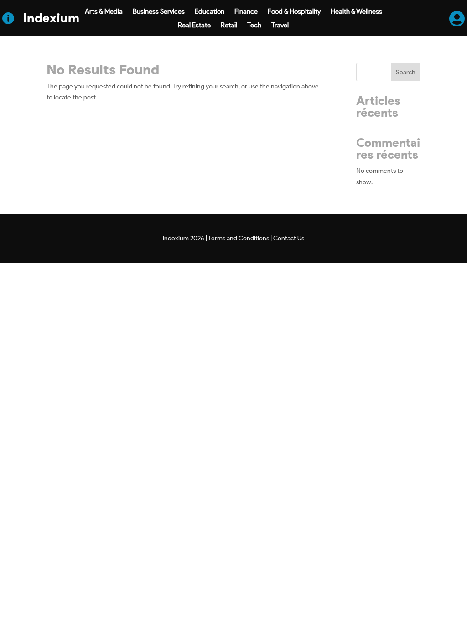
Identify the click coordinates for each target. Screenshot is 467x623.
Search (405, 72)
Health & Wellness (356, 12)
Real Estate (194, 25)
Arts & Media (104, 12)
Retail (229, 25)
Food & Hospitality (294, 12)
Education (209, 12)
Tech (254, 25)
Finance (246, 12)
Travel (280, 25)
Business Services (159, 12)
